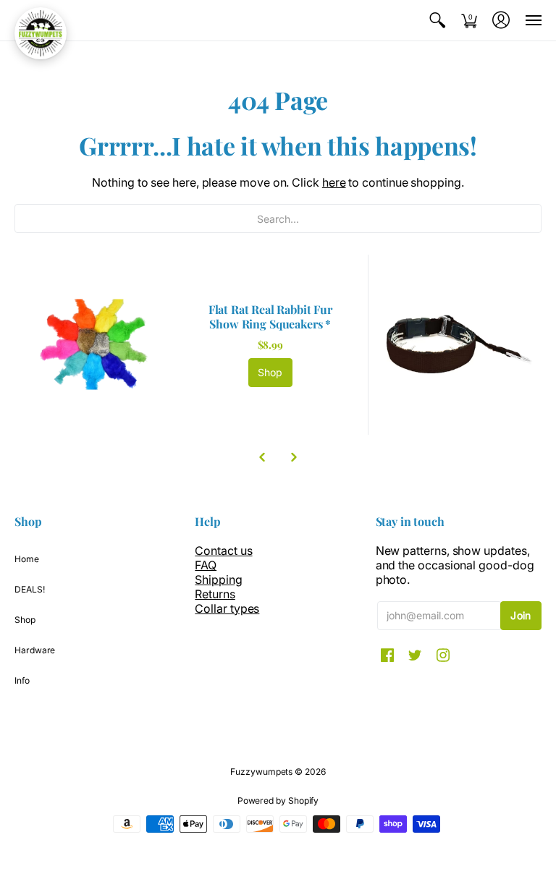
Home (26, 558)
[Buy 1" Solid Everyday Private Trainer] (458, 344)
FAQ (205, 565)
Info (22, 680)
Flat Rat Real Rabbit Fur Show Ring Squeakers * (270, 316)
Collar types (227, 608)
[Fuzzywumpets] (40, 33)
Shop (270, 372)
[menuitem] (437, 20)
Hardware (34, 650)
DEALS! (29, 589)
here (334, 182)
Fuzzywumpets (261, 771)
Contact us (223, 550)
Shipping (218, 579)
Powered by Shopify (278, 800)
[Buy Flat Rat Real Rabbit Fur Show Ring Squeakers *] (97, 344)
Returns (215, 594)
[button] (437, 20)
